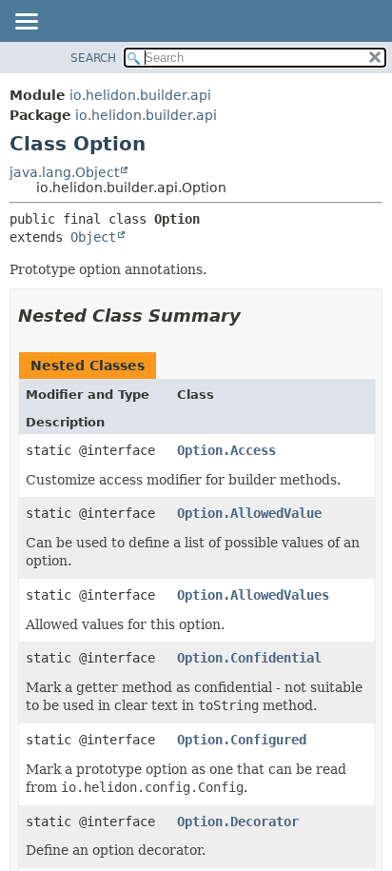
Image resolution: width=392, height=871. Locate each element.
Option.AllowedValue (249, 513)
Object (93, 237)
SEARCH (93, 58)
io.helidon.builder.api (140, 95)
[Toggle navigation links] (26, 23)
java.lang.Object (64, 172)
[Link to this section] (254, 316)
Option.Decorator (238, 821)
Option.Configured (241, 739)
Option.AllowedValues (253, 595)
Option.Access (226, 450)
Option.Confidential (249, 657)
